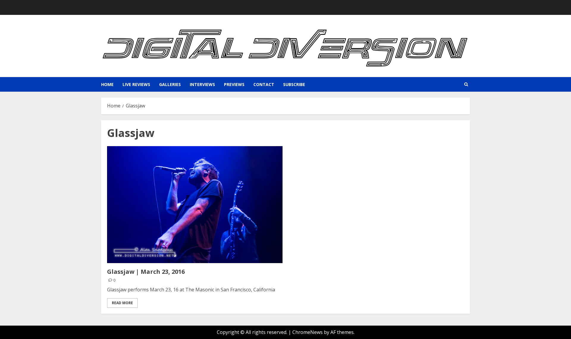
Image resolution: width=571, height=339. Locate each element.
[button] (466, 84)
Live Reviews (136, 84)
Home (107, 84)
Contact (263, 84)
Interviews (202, 84)
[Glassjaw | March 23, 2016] (195, 204)
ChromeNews (307, 332)
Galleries (170, 84)
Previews (234, 84)
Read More (122, 302)
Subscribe (294, 84)
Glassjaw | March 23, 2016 (146, 272)
